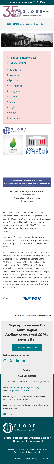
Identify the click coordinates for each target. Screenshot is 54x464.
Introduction (15, 69)
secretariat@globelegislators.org (24, 387)
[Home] (3, 24)
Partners (13, 96)
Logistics (13, 107)
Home (17, 458)
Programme (15, 75)
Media (12, 112)
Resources (14, 101)
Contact (45, 458)
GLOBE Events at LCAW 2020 (21, 60)
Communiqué (16, 118)
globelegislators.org (20, 390)
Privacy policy (31, 458)
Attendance (15, 85)
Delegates (14, 91)
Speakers (13, 80)
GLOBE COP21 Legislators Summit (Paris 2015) (25, 24)
